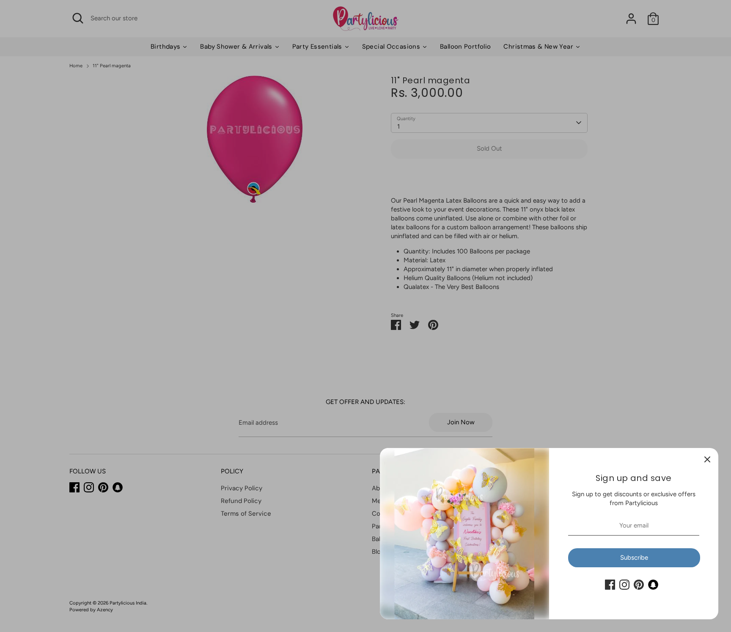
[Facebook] (610, 585)
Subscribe (634, 557)
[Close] (707, 459)
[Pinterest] (639, 585)
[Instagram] (624, 585)
